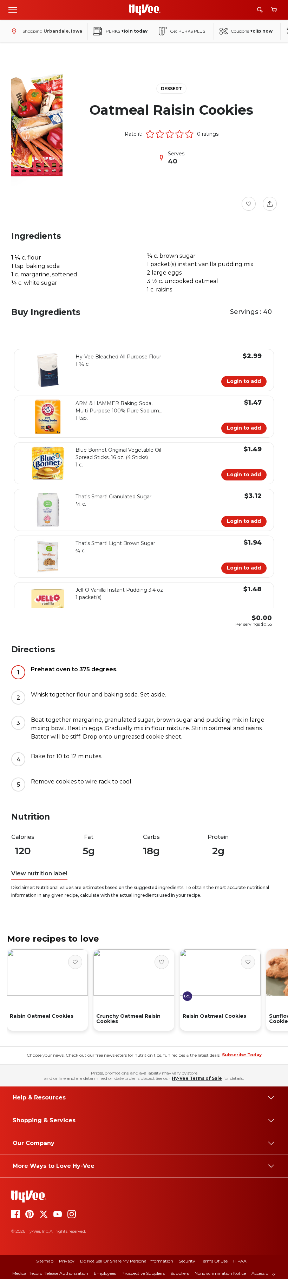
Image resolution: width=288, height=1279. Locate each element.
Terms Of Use (214, 1261)
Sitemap (44, 1261)
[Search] (260, 9)
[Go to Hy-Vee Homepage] (145, 9)
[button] (150, 134)
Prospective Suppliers (143, 1273)
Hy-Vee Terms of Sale (197, 1078)
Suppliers (179, 1273)
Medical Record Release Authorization (50, 1273)
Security (187, 1261)
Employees (105, 1273)
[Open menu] (12, 9)
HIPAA (240, 1261)
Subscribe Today (242, 1054)
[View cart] (274, 10)
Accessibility (263, 1273)
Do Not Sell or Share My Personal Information (126, 1261)
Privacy (66, 1261)
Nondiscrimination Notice (220, 1273)
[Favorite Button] (248, 204)
